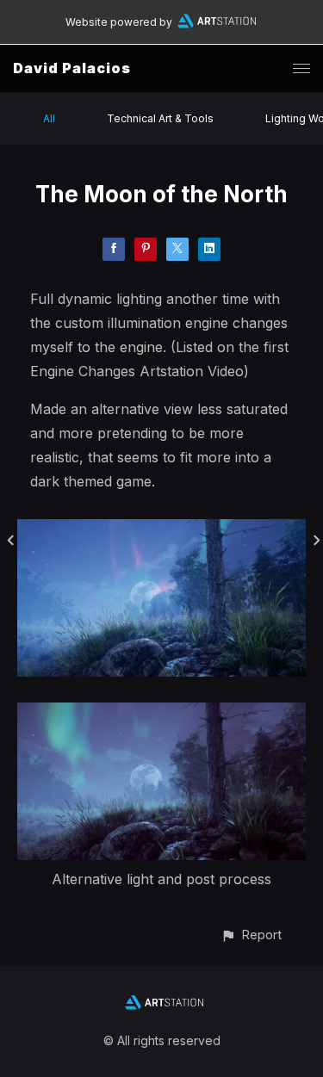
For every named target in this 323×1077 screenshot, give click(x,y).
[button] (251, 934)
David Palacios (72, 68)
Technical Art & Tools (160, 118)
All (49, 118)
